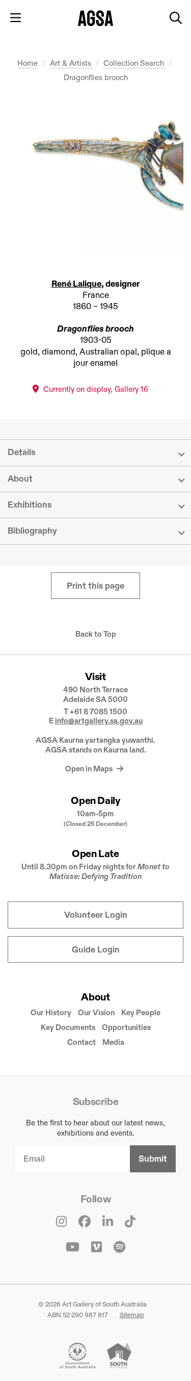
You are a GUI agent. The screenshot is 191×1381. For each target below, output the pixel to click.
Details (21, 452)
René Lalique (76, 284)
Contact (81, 1042)
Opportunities (126, 1027)
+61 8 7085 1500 (98, 711)
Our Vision (96, 1012)
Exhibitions (29, 504)
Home (27, 63)
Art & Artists (71, 63)
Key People (140, 1012)
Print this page (95, 586)
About (20, 478)
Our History (51, 1012)
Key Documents (68, 1027)
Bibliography (32, 530)
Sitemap (132, 1315)
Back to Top (95, 634)
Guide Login (96, 949)
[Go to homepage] (95, 18)
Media (113, 1042)
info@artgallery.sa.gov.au (99, 720)
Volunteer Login (95, 915)
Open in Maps (89, 768)
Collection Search (134, 63)
